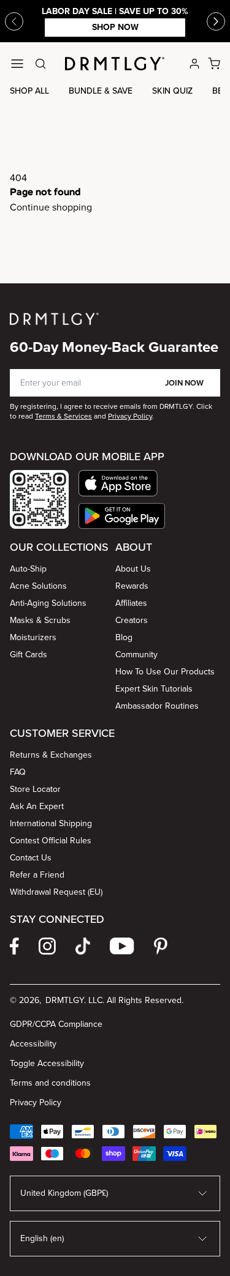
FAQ (18, 772)
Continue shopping (51, 207)
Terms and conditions (50, 1082)
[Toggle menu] (17, 63)
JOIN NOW (184, 383)
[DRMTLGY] (114, 63)
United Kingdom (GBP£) (64, 1193)
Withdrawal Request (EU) (56, 892)
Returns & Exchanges (51, 754)
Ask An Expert (37, 806)
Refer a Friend (37, 874)
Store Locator (35, 789)
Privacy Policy (35, 1102)
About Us (133, 568)
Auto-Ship (28, 568)
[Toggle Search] (40, 63)
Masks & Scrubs (40, 620)
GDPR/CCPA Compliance (56, 1024)
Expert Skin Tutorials (154, 688)
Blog (123, 637)
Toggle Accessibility (47, 1063)
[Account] (194, 63)
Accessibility (33, 1043)
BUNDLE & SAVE (100, 90)
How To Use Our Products (165, 671)
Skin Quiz (172, 90)
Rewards (131, 586)
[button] (122, 483)
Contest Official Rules (50, 840)
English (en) (42, 1238)
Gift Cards (28, 654)
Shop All (29, 90)
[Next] (216, 21)
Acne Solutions (38, 586)
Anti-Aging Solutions (48, 603)
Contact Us (31, 857)
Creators (131, 620)
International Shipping (51, 823)
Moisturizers (33, 637)
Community (136, 654)
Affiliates (131, 603)
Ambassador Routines (157, 706)
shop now (115, 27)
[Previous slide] (14, 21)
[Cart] (214, 63)
